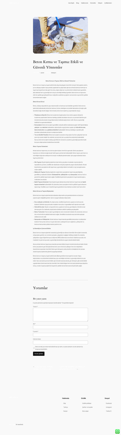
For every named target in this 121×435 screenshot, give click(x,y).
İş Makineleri (108, 3)
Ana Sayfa (71, 3)
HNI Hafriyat (14, 3)
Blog (77, 3)
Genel (58, 73)
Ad (34, 324)
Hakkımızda (84, 3)
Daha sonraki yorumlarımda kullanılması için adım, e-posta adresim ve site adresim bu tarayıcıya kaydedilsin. (59, 348)
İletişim (100, 3)
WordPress (12, 424)
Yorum (35, 306)
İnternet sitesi (37, 339)
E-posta (35, 331)
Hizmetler (93, 3)
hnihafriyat (48, 73)
